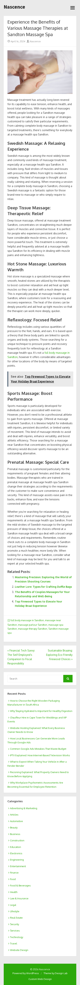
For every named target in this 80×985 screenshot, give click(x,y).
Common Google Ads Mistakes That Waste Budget (38, 748)
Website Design (19, 950)
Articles (14, 814)
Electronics (16, 853)
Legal (13, 904)
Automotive (16, 821)
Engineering (17, 859)
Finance (14, 872)
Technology (16, 937)
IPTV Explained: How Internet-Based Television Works (40, 755)
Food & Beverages (20, 885)
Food (13, 879)
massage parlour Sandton (32, 624)
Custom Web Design (40, 979)
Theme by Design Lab (56, 973)
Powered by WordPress (25, 973)
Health (13, 892)
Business (15, 834)
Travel (13, 943)
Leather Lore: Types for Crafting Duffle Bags (43, 586)
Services (15, 930)
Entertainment (18, 866)
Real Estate (16, 917)
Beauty (13, 827)
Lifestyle (14, 911)
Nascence (14, 7)
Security (14, 924)
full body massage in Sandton (27, 620)
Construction (17, 840)
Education (15, 846)
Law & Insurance (19, 898)
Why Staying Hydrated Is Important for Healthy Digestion (41, 710)
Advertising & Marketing (23, 808)
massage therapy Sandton (32, 628)
